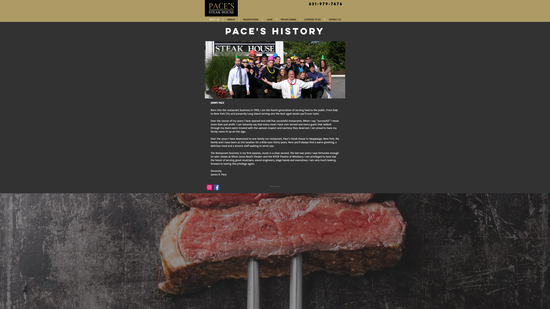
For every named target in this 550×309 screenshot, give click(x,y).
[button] (269, 20)
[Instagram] (209, 187)
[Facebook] (216, 187)
